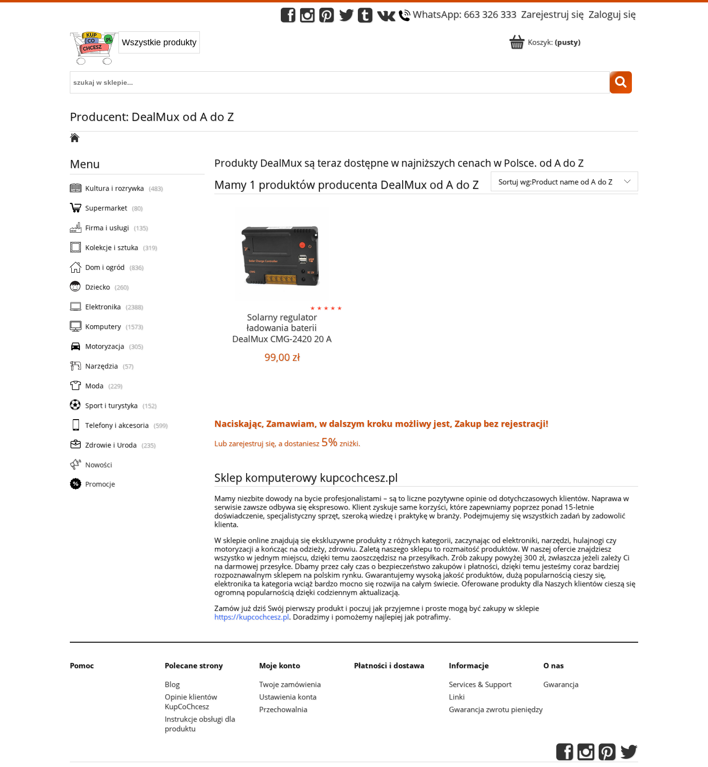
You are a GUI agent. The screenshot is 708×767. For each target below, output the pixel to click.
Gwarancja (560, 684)
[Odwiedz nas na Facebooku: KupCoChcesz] (288, 17)
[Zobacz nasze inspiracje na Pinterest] (326, 17)
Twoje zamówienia (290, 684)
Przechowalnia (283, 709)
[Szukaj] (621, 82)
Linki (457, 696)
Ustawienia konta (287, 696)
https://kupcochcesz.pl (251, 617)
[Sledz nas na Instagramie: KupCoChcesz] (307, 17)
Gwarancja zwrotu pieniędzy (496, 709)
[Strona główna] (94, 49)
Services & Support (480, 684)
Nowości (98, 464)
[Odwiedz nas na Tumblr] (365, 17)
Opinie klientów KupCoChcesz (191, 701)
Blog (172, 684)
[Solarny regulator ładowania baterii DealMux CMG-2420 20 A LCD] (282, 255)
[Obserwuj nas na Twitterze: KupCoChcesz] (346, 17)
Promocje (100, 484)
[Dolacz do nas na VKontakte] (386, 17)
